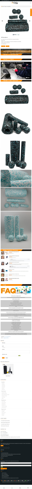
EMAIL (8, 46)
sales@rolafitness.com (6, 434)
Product (6, 6)
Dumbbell (3, 411)
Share (4, 488)
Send (3, 468)
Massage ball (3, 403)
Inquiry (20, 488)
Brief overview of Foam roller (4, 456)
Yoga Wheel (3, 385)
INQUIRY (3, 46)
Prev (2, 21)
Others (3, 398)
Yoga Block (3, 384)
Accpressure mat (4, 407)
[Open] (31, 12)
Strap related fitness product (5, 394)
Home (3, 6)
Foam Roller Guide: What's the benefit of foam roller (7, 455)
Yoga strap (3, 389)
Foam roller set (4, 402)
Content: (3, 349)
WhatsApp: (3, 342)
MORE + (2, 445)
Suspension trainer (4, 393)
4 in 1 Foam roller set (7, 336)
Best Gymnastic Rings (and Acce (5, 422)
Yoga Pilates (8, 6)
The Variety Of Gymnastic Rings (5, 420)
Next (29, 21)
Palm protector (4, 412)
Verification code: (4, 354)
